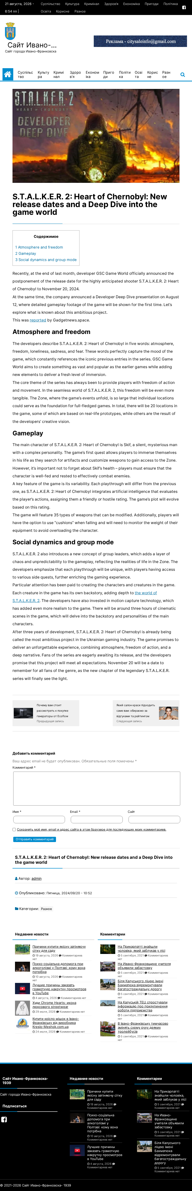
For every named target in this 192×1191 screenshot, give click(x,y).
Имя (16, 812)
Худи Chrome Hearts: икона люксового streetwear (54, 1005)
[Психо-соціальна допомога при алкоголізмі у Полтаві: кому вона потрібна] (22, 967)
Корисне (63, 11)
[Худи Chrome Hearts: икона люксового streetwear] (22, 1008)
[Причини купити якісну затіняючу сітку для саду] (22, 949)
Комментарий (24, 767)
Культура (72, 4)
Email (75, 812)
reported (38, 320)
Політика (171, 4)
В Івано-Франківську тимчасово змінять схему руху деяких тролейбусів (143, 1027)
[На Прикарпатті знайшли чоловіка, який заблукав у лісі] (107, 949)
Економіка (131, 4)
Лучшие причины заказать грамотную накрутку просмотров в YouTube (59, 989)
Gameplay (25, 253)
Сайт (131, 812)
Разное (80, 11)
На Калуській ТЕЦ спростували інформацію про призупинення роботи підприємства (143, 1006)
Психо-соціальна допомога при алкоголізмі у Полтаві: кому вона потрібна (58, 968)
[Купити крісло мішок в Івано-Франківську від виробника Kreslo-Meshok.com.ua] (22, 1023)
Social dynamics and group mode (46, 260)
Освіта (46, 11)
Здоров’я (111, 4)
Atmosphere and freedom (39, 247)
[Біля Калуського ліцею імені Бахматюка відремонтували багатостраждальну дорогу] (107, 984)
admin (37, 878)
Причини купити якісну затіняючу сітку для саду (59, 948)
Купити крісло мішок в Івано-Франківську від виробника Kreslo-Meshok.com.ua (55, 1023)
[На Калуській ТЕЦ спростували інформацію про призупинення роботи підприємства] (107, 1003)
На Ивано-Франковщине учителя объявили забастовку (144, 966)
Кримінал (91, 4)
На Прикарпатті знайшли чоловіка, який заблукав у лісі (141, 948)
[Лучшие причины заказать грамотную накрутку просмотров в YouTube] (22, 988)
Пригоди (151, 4)
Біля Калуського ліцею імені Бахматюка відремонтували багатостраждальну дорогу (140, 985)
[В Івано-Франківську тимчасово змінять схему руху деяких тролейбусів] (107, 1028)
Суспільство (50, 4)
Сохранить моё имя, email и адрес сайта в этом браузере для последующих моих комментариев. (91, 829)
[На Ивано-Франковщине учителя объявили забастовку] (107, 966)
